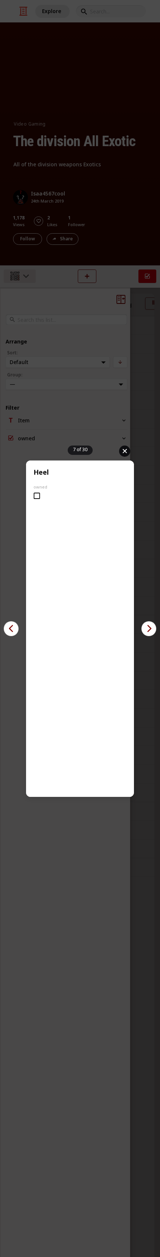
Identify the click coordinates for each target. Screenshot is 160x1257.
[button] (11, 628)
